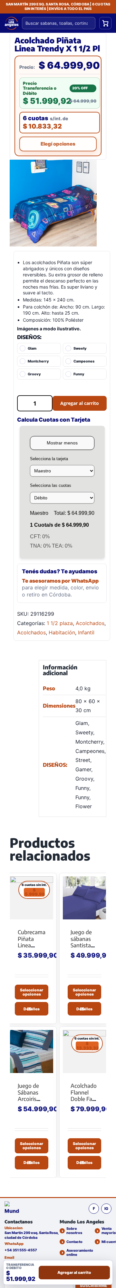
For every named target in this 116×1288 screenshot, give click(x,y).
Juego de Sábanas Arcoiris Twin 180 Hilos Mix (29, 1098)
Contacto (74, 1241)
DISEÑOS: (29, 337)
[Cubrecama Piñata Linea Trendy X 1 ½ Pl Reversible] (31, 897)
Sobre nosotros (74, 1231)
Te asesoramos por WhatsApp (60, 580)
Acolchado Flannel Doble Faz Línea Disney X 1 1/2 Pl (84, 1102)
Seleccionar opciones (31, 991)
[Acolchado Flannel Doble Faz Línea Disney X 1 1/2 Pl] (84, 1051)
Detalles (32, 1008)
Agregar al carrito (79, 403)
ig (106, 1208)
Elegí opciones (58, 144)
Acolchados (90, 623)
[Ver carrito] (105, 23)
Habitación (62, 632)
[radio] (39, 348)
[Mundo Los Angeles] (12, 1208)
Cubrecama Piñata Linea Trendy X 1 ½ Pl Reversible (31, 948)
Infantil (86, 632)
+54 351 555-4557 (21, 1250)
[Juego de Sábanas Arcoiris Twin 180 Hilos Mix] (31, 1051)
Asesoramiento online (79, 1252)
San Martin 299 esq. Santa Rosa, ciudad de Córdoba (32, 1235)
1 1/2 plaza (60, 623)
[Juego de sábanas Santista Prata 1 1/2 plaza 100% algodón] (84, 897)
